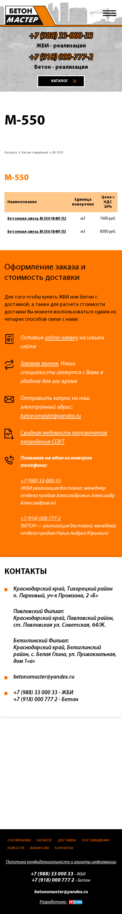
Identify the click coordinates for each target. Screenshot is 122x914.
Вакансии (39, 848)
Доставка (67, 840)
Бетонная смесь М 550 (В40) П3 (36, 232)
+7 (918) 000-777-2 (40, 518)
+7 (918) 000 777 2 (35, 700)
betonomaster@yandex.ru (50, 416)
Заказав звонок (39, 364)
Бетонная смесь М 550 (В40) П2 (36, 219)
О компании (19, 840)
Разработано (53, 902)
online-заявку (61, 338)
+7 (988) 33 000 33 (35, 693)
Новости (15, 848)
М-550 (57, 152)
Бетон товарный (35, 152)
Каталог (10, 152)
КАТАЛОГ (59, 81)
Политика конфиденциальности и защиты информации (61, 862)
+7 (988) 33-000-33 (40, 481)
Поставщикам (95, 840)
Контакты (64, 848)
